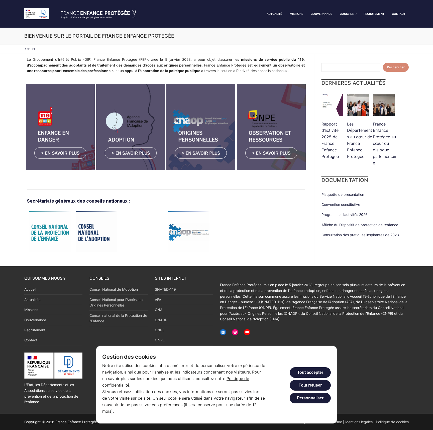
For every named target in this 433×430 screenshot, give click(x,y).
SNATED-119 (165, 289)
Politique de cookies (392, 422)
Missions (31, 310)
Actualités (32, 299)
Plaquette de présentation (342, 194)
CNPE (159, 330)
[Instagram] (235, 332)
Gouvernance (35, 320)
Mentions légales (359, 422)
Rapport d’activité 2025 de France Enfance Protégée (330, 140)
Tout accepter (310, 372)
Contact (30, 340)
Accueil (30, 289)
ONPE (160, 340)
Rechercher (396, 67)
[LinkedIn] (223, 332)
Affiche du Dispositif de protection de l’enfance (359, 225)
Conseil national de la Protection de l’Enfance (118, 318)
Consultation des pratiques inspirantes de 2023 (360, 235)
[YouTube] (247, 332)
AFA (158, 299)
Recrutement (34, 330)
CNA (158, 310)
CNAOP (161, 320)
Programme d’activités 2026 (344, 214)
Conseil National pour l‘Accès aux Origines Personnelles (116, 302)
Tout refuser (310, 385)
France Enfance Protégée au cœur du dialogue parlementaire (385, 143)
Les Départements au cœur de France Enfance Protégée (359, 140)
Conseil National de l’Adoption (113, 289)
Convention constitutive (340, 204)
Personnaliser (310, 398)
